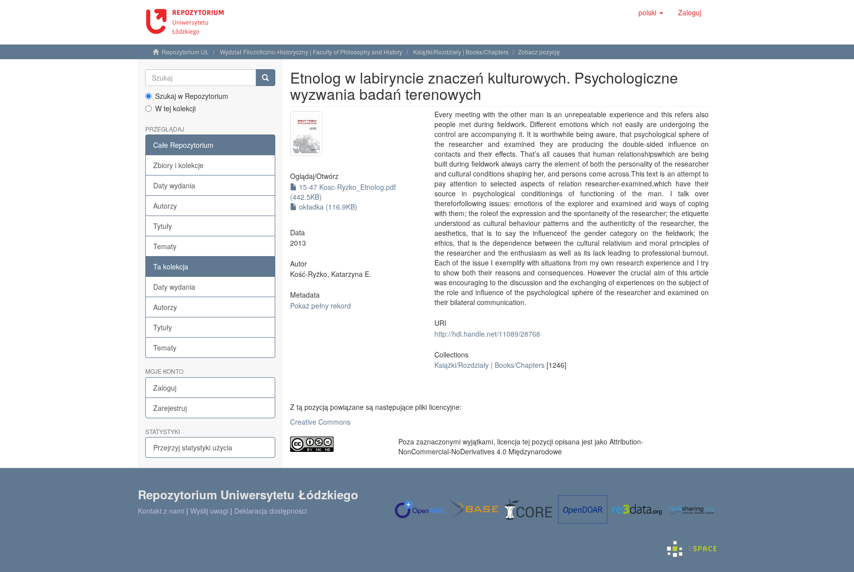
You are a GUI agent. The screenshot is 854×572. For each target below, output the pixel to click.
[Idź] (265, 77)
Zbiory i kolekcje (178, 165)
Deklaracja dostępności (270, 511)
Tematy (164, 246)
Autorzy (165, 206)
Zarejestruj (170, 408)
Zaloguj (164, 388)
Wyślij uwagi (209, 511)
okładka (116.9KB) (327, 207)
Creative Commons (320, 422)
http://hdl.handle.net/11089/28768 (487, 334)
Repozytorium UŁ (185, 51)
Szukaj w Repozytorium (191, 96)
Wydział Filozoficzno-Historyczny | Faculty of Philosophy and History (311, 51)
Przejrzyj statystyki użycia (192, 447)
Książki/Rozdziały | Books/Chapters (461, 51)
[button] (651, 12)
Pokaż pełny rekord (320, 305)
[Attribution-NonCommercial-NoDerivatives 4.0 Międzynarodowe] (337, 444)
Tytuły (162, 226)
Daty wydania (174, 185)
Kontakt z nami (161, 511)
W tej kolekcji (175, 108)
